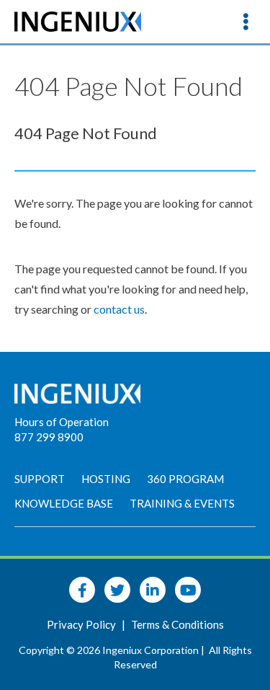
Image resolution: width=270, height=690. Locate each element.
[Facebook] (82, 590)
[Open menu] (245, 21)
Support (39, 478)
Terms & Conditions (177, 624)
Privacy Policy (82, 624)
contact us (119, 309)
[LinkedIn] (153, 590)
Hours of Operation (61, 421)
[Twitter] (117, 590)
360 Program (185, 478)
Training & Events (182, 503)
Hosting (105, 478)
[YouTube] (188, 590)
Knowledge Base (63, 503)
